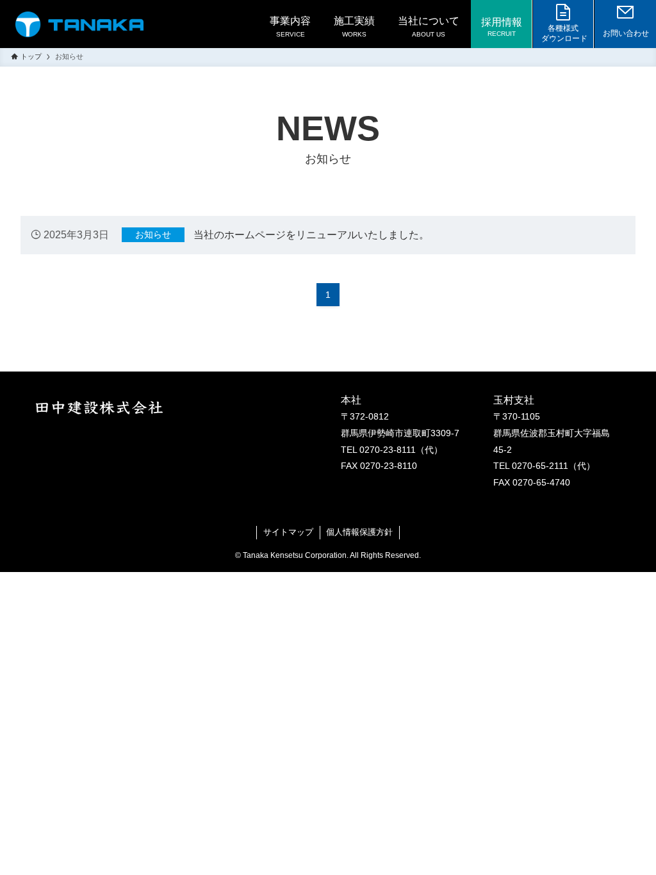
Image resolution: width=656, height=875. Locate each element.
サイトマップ (288, 532)
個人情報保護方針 (359, 532)
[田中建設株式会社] (79, 24)
